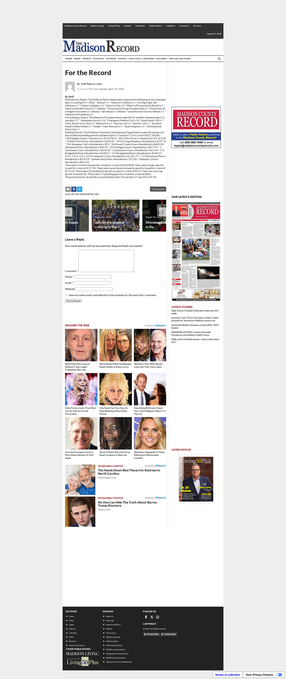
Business (149, 58)
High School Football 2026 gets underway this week (194, 312)
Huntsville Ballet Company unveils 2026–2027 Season (195, 326)
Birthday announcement (115, 649)
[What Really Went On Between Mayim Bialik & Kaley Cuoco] (115, 345)
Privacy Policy (152, 634)
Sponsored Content (77, 645)
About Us (109, 616)
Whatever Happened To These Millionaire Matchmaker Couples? (149, 455)
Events (122, 58)
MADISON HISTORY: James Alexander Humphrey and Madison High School (191, 333)
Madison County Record (75, 26)
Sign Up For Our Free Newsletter (119, 662)
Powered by (150, 466)
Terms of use (111, 633)
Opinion (111, 58)
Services (197, 26)
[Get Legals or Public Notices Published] (196, 147)
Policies (109, 629)
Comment (71, 271)
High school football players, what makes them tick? (195, 340)
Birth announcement (114, 645)
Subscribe (110, 620)
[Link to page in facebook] (73, 189)
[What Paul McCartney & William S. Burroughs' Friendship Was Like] (81, 345)
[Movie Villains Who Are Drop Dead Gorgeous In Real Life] (115, 433)
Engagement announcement (117, 654)
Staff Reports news (91, 83)
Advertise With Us (113, 625)
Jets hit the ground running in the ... (109, 224)
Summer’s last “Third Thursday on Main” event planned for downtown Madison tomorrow (194, 319)
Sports (87, 58)
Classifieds (140, 26)
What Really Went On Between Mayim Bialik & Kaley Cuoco (115, 365)
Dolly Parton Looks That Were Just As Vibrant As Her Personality (80, 410)
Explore (127, 26)
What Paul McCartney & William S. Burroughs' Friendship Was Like (77, 366)
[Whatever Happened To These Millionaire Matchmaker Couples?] (150, 433)
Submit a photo (112, 641)
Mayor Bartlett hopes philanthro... (61, 224)
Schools (98, 58)
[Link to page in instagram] (157, 617)
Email (69, 282)
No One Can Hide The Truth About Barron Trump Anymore (127, 506)
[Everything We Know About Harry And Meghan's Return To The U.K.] (150, 389)
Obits (71, 637)
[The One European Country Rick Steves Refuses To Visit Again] (81, 433)
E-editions (170, 26)
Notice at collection (227, 674)
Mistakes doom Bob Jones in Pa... (166, 224)
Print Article (158, 189)
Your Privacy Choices (259, 674)
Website (70, 288)
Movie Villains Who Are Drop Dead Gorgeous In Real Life (114, 453)
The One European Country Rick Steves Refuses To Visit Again (79, 455)
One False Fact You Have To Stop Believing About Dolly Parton (113, 410)
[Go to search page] (219, 58)
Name (69, 276)
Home (68, 58)
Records (161, 58)
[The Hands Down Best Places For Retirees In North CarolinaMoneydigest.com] (80, 480)
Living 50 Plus (114, 26)
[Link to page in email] (68, 189)
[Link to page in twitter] (79, 189)
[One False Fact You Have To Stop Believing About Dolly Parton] (115, 389)
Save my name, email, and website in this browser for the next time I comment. (113, 295)
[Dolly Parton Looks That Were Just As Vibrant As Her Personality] (81, 389)
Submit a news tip (113, 637)
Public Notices (155, 26)
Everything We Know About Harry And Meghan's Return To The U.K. (150, 410)
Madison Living (97, 26)
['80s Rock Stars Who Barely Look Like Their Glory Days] (150, 345)
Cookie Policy (170, 634)
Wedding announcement (116, 658)
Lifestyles (135, 58)
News (77, 58)
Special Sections (180, 58)
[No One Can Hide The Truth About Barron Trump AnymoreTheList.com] (80, 512)
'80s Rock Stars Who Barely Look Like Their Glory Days (148, 365)
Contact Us (184, 26)
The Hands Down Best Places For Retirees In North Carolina (129, 473)
